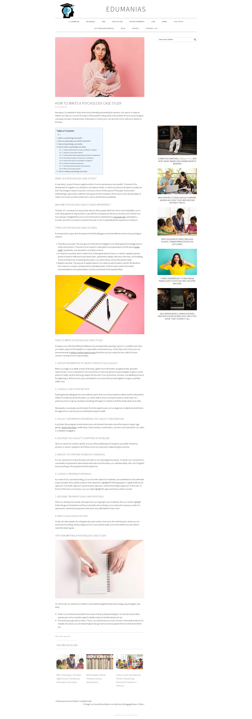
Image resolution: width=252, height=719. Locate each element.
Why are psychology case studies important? (74, 141)
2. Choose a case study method (72, 153)
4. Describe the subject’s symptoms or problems (77, 158)
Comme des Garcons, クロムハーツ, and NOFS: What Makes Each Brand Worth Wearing (177, 161)
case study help (119, 217)
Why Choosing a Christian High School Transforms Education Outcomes (68, 678)
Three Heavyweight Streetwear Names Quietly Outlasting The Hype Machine (177, 281)
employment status (69, 427)
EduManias (126, 8)
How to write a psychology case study (72, 147)
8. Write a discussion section (71, 169)
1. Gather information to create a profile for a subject (79, 150)
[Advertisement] (177, 83)
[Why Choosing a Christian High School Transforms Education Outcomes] (177, 235)
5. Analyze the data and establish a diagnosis (77, 161)
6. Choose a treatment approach (73, 163)
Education (66, 636)
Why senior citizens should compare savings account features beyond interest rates (177, 200)
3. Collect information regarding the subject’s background (81, 155)
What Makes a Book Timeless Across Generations (96, 678)
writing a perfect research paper (83, 352)
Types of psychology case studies (70, 144)
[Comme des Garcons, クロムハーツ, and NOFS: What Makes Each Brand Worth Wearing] (177, 154)
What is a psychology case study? (70, 138)
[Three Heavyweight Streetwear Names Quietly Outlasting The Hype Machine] (177, 274)
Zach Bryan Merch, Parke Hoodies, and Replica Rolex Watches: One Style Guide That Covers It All (177, 316)
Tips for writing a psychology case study (72, 171)
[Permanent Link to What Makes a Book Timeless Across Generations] (99, 656)
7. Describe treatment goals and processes (76, 166)
